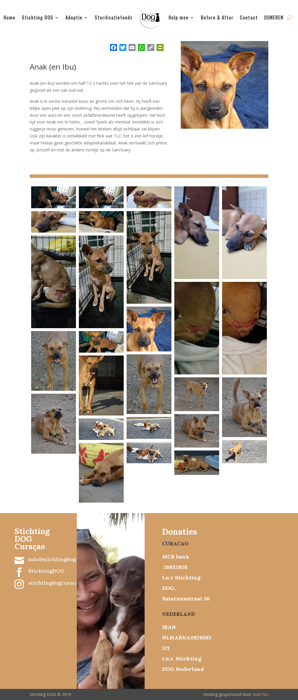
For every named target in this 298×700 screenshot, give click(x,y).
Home (9, 17)
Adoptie (73, 17)
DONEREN (273, 17)
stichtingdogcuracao (55, 582)
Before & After (217, 17)
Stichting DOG (37, 17)
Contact (249, 17)
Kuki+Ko (260, 694)
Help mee (178, 17)
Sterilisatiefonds (113, 17)
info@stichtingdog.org (57, 559)
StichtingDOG (46, 571)
